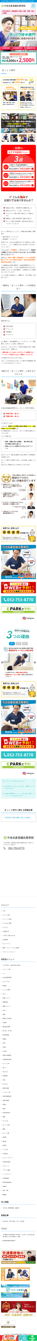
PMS (4, 1043)
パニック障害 (6, 989)
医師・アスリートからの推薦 (11, 947)
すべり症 (5, 1121)
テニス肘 (5, 1149)
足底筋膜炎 (6, 1178)
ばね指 (4, 1051)
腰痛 (4, 1116)
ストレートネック (8, 1157)
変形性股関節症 (7, 1182)
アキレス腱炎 (6, 1170)
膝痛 (4, 1129)
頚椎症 (4, 1186)
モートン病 (6, 1063)
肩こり (4, 1067)
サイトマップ (6, 943)
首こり (4, 994)
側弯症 (4, 1145)
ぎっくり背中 (6, 1125)
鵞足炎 (4, 1141)
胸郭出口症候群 (7, 1018)
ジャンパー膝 (6, 969)
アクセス (5, 927)
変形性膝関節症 (7, 1096)
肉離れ (4, 1039)
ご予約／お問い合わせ (9, 935)
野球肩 (4, 985)
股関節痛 (5, 1002)
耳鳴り (4, 1047)
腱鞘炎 (4, 1194)
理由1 (12, 643)
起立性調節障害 (7, 977)
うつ (4, 973)
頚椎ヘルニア (6, 998)
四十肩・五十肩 (7, 1030)
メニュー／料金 (7, 919)
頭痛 (4, 1108)
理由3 (25, 643)
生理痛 (4, 1022)
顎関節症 (5, 1075)
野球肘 (4, 1137)
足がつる (5, 1071)
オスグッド (6, 1166)
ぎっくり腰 (6, 1133)
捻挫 (4, 1014)
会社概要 (5, 939)
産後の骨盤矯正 (7, 1055)
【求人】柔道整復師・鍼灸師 (11, 1208)
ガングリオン (6, 981)
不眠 (4, 1080)
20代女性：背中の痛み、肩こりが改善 (17, 817)
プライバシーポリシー (9, 952)
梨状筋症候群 (6, 1026)
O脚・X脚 (5, 1190)
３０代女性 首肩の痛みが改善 (11, 965)
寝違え (4, 1104)
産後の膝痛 (6, 1088)
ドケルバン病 (6, 1092)
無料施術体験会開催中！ (10, 1240)
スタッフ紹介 (6, 915)
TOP (4, 911)
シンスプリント (7, 1174)
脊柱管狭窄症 (6, 1112)
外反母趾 (5, 1153)
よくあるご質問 (7, 923)
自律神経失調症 (7, 1059)
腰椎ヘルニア (6, 1006)
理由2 (18, 643)
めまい (4, 1010)
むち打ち (5, 1084)
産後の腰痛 (6, 1100)
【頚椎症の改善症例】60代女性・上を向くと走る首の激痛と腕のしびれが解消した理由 (18, 1235)
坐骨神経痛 (6, 1035)
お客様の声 (6, 931)
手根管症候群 (6, 1162)
